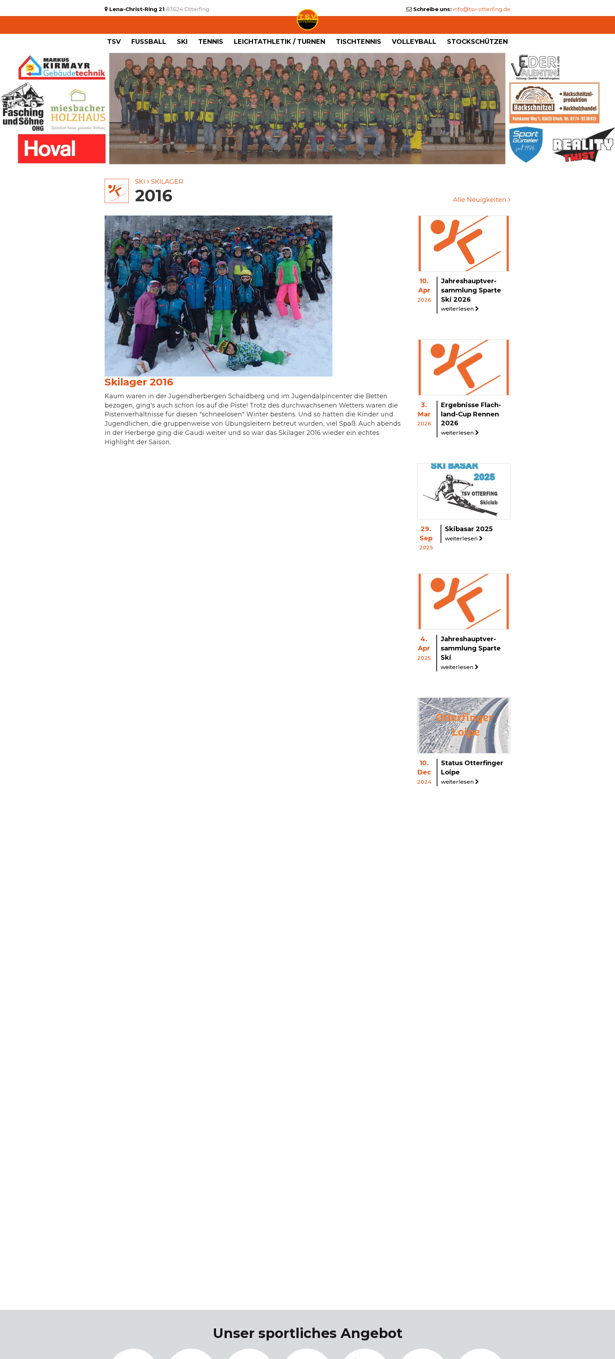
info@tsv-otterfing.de (481, 9)
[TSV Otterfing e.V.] (307, 19)
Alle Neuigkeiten (480, 200)
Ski (140, 182)
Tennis (210, 42)
